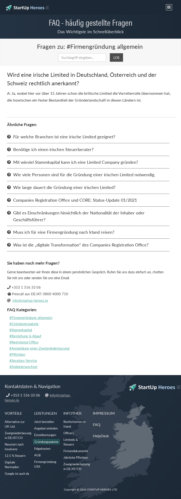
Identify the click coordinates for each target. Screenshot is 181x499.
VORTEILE (13, 413)
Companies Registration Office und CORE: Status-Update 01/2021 (75, 200)
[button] (169, 7)
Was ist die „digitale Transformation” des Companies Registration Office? (80, 245)
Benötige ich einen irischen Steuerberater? (53, 149)
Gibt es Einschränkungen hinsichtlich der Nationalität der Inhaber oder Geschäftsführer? (79, 216)
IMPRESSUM (104, 413)
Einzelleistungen (45, 435)
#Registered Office (23, 341)
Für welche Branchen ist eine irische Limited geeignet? (64, 136)
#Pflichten (17, 354)
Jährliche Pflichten (75, 457)
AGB (37, 455)
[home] (27, 6)
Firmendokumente (75, 451)
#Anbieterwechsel (23, 366)
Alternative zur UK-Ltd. (15, 424)
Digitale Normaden (12, 464)
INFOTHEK (72, 413)
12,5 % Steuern (15, 455)
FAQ (96, 424)
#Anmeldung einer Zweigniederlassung (39, 348)
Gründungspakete (46, 441)
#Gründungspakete (24, 323)
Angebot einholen (46, 428)
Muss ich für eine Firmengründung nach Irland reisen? (63, 232)
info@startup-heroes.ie (30, 300)
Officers (68, 433)
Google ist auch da (17, 473)
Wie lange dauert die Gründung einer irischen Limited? (64, 187)
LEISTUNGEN (45, 413)
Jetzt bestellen (44, 421)
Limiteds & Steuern (70, 441)
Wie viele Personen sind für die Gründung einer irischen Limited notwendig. (84, 174)
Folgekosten (42, 448)
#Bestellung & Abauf (25, 335)
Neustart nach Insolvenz (14, 446)
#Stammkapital (20, 329)
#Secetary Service (23, 360)
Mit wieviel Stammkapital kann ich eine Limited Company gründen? (75, 162)
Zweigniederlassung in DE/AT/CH (18, 435)
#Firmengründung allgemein (30, 317)
